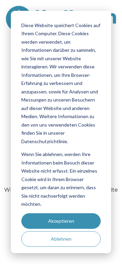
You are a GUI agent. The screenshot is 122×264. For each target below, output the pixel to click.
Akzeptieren (61, 221)
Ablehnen (61, 239)
